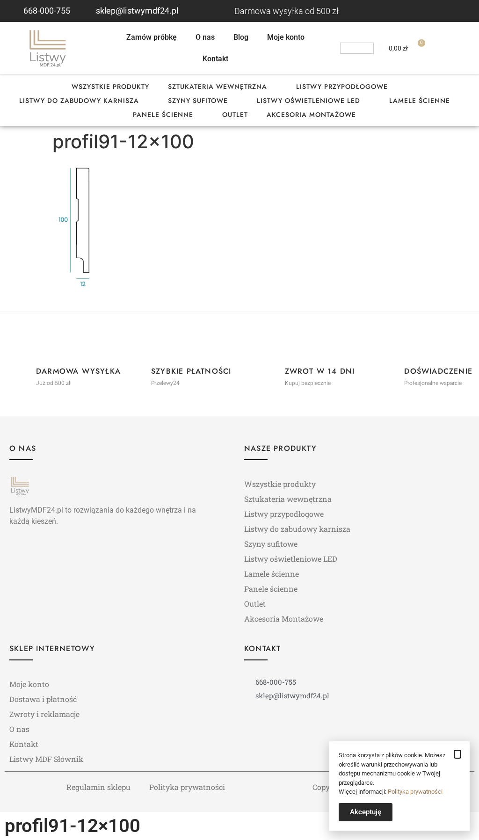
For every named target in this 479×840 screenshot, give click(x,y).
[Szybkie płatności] (134, 373)
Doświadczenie (438, 371)
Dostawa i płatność (43, 699)
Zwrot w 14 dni (320, 371)
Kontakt (215, 58)
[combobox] (357, 48)
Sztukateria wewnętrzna (217, 86)
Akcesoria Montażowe (311, 114)
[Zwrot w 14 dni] (268, 373)
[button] (457, 754)
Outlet (235, 114)
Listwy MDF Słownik (46, 759)
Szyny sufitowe (198, 100)
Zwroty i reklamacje (44, 714)
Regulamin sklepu (98, 787)
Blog (240, 37)
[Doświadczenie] (387, 373)
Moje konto (286, 37)
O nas (205, 37)
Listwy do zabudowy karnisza (79, 100)
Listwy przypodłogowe (342, 86)
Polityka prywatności (187, 787)
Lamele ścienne (419, 100)
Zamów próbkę (151, 37)
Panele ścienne (163, 114)
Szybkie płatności (191, 371)
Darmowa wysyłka (78, 371)
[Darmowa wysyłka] (19, 373)
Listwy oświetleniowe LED (308, 100)
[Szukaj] (380, 48)
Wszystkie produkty (110, 86)
